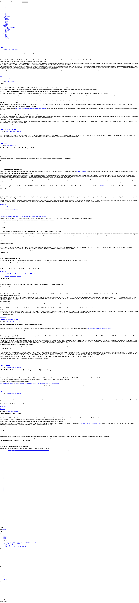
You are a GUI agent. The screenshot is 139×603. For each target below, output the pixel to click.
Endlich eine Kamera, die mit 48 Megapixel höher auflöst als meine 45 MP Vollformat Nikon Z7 (19, 542)
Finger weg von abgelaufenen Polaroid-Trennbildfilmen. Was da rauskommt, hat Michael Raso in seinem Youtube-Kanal (28, 450)
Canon (4, 572)
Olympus (4, 577)
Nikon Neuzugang (5, 365)
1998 (3, 557)
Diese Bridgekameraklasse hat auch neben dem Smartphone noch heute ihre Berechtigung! (31, 108)
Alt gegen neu (5, 585)
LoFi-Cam (3, 391)
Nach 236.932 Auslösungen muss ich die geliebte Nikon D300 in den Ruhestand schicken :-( (18, 546)
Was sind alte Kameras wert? (7, 583)
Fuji (3, 574)
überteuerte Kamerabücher (80, 171)
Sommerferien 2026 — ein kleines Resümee (10, 544)
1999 (3, 558)
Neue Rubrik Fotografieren (8, 129)
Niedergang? (4, 143)
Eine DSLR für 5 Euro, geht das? (9, 319)
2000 (3, 559)
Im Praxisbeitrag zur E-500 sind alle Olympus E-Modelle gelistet (99, 328)
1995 (3, 554)
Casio (4, 573)
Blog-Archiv (4, 529)
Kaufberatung (5, 586)
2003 (3, 562)
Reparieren (4, 537)
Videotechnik (5, 551)
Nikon (4, 576)
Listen (4, 570)
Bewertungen (4, 47)
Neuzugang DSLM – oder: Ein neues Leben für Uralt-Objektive (18, 273)
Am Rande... (5, 587)
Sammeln (16, 49)
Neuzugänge (5, 569)
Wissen (13, 49)
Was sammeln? (5, 584)
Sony (3, 578)
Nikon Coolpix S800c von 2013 (51, 180)
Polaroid (2, 409)
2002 (3, 561)
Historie (4, 568)
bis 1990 (4, 552)
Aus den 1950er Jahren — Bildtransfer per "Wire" (11, 543)
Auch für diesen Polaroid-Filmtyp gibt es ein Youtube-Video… (90, 423)
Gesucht (4, 571)
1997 (3, 556)
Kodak (4, 575)
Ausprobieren (19, 131)
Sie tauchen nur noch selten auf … (8, 545)
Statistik (4, 588)
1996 (3, 555)
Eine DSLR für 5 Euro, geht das (103, 185)
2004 (3, 563)
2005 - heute (5, 564)
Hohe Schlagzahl (5, 79)
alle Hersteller (5, 579)
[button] (4, 4)
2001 (3, 560)
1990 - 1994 (5, 553)
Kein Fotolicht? (4, 206)
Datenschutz (5, 595)
